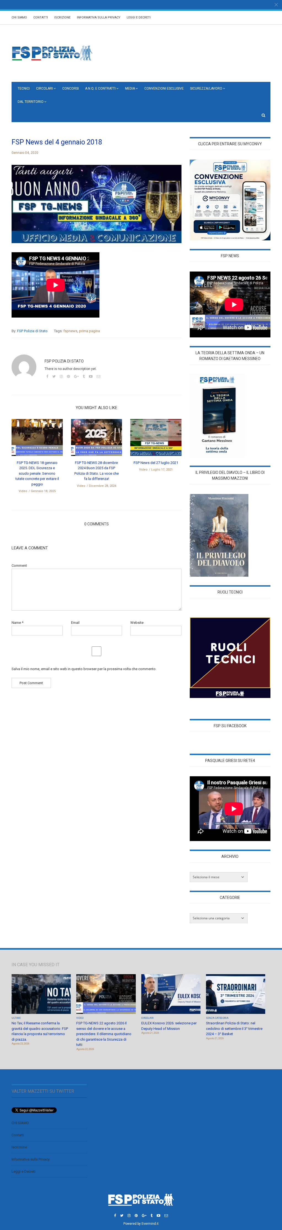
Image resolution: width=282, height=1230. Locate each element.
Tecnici (24, 88)
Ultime (16, 1018)
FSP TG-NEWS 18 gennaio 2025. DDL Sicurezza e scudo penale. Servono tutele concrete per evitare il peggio (37, 473)
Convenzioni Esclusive (164, 88)
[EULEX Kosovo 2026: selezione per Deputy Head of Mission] (170, 995)
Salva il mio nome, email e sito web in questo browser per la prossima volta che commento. (84, 669)
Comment (19, 565)
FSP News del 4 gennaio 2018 (57, 142)
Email (75, 622)
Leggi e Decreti (139, 17)
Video (23, 491)
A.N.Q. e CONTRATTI (100, 88)
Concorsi (70, 88)
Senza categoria (217, 1018)
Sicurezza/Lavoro (206, 88)
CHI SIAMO (19, 17)
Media (130, 88)
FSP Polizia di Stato (32, 331)
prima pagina (89, 331)
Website (136, 622)
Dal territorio (31, 102)
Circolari (44, 88)
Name (17, 622)
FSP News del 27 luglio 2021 (156, 463)
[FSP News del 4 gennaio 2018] (96, 208)
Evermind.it (150, 1224)
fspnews (70, 331)
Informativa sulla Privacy (98, 17)
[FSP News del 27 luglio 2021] (155, 439)
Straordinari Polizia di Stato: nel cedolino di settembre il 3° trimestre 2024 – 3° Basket (234, 1028)
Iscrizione (62, 17)
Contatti (40, 17)
